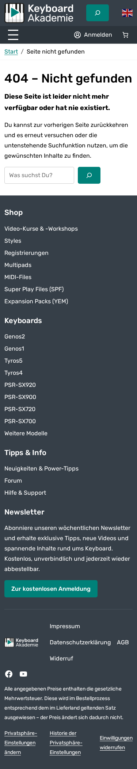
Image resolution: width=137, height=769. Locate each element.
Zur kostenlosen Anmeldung (51, 588)
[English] (127, 12)
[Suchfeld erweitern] (97, 12)
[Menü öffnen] (13, 35)
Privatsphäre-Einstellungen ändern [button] (20, 743)
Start (11, 51)
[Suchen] (89, 175)
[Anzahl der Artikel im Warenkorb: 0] (125, 35)
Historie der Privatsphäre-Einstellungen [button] (66, 743)
